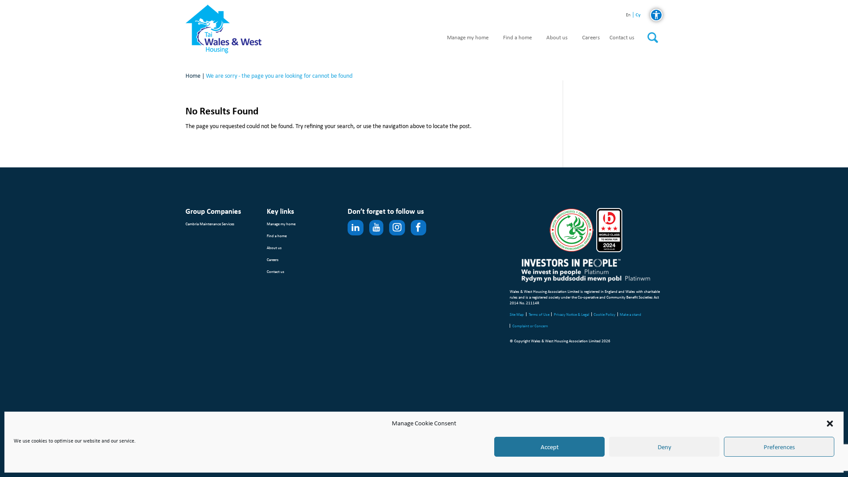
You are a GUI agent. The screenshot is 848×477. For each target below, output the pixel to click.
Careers (591, 38)
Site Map (517, 314)
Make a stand (630, 314)
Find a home (517, 38)
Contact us (622, 38)
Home (193, 76)
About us (557, 38)
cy (638, 15)
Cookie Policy (604, 314)
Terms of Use (539, 314)
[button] (829, 423)
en (628, 15)
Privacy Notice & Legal (571, 314)
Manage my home (467, 38)
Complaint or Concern (530, 325)
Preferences (779, 447)
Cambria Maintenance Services (210, 223)
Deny (664, 447)
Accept (550, 447)
